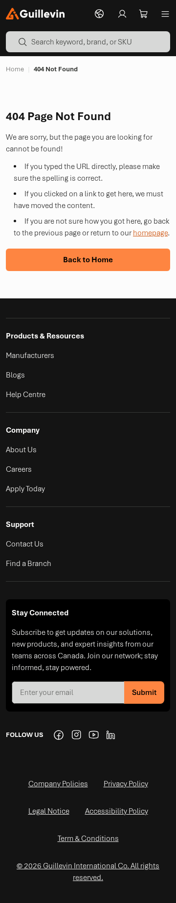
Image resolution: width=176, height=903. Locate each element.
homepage (150, 233)
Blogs (15, 375)
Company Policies (58, 784)
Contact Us (25, 544)
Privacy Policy (126, 784)
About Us (21, 450)
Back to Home (88, 260)
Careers (19, 469)
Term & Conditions (88, 838)
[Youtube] (94, 735)
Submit (144, 692)
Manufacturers (30, 355)
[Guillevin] (35, 14)
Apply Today (25, 489)
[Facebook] (59, 735)
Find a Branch (28, 563)
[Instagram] (76, 735)
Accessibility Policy (116, 811)
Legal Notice (48, 811)
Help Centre (25, 394)
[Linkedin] (111, 735)
